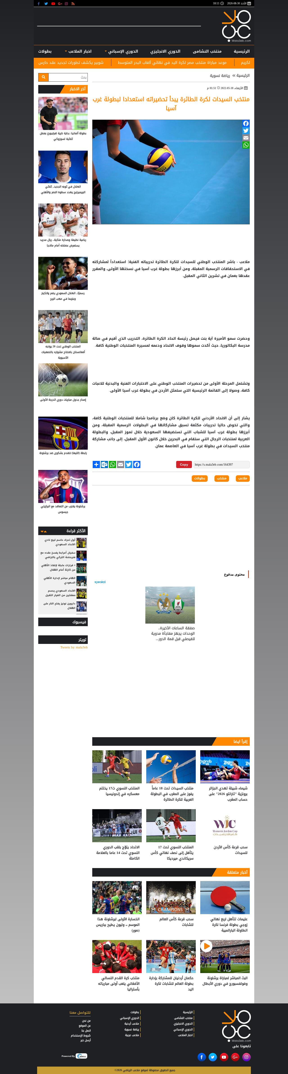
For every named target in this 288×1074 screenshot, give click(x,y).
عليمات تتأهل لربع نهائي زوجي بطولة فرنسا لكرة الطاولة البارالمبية (229, 924)
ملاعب (242, 478)
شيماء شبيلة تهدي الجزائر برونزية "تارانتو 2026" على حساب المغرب (228, 794)
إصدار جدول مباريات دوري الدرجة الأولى (63, 399)
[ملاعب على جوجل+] (60, 3)
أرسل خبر (86, 1040)
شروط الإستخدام (81, 1036)
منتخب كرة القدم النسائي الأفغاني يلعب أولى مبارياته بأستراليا (119, 983)
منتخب (244, 446)
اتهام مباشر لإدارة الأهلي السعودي (59, 580)
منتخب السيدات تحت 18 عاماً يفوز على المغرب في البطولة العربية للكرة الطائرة (172, 794)
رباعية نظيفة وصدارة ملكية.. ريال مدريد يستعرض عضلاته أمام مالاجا (63, 242)
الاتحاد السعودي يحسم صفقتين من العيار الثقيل (60, 593)
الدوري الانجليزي (165, 51)
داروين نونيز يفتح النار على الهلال (59, 605)
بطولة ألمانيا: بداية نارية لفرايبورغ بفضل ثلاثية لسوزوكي (63, 136)
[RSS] (73, 3)
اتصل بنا (86, 1031)
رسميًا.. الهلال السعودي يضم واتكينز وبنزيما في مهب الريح (63, 296)
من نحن (86, 1021)
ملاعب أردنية (131, 1024)
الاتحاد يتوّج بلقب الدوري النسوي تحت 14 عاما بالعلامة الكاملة (118, 852)
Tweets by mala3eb (74, 647)
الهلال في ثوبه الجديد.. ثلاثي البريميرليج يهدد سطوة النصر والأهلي (63, 189)
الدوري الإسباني (122, 51)
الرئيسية (242, 51)
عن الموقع (85, 1026)
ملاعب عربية (132, 1035)
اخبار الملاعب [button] (79, 51)
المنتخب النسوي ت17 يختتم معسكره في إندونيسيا (119, 791)
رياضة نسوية (220, 75)
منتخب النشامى (207, 51)
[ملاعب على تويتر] (47, 3)
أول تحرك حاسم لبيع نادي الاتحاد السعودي (60, 542)
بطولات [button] (45, 51)
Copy (184, 464)
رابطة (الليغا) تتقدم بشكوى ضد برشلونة (63, 453)
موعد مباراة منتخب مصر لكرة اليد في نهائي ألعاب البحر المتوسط (225, 62)
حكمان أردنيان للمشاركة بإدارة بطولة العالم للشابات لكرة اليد (171, 983)
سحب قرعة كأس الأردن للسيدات (231, 850)
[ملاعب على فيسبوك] (40, 3)
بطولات (199, 478)
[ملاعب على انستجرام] (67, 3)
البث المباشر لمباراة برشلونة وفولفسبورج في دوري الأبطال (225, 981)
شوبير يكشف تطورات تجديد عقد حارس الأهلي (118, 62)
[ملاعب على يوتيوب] (53, 3)
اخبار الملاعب (185, 1035)
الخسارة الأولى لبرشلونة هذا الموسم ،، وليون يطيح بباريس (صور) (118, 924)
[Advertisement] (171, 294)
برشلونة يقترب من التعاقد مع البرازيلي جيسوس (63, 509)
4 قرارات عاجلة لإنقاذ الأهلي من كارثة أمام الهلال (58, 567)
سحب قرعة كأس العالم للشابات (177, 922)
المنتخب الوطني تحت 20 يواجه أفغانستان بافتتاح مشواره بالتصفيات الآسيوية (63, 352)
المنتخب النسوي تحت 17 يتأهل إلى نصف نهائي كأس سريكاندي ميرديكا (172, 852)
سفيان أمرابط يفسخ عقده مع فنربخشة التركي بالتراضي (57, 555)
